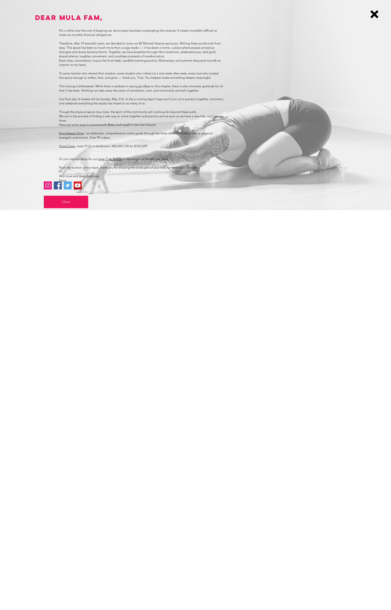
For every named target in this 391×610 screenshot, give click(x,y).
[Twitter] (68, 185)
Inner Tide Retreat (110, 159)
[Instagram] (48, 185)
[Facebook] (58, 185)
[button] (374, 14)
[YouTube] (78, 185)
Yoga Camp (67, 146)
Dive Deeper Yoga (71, 133)
